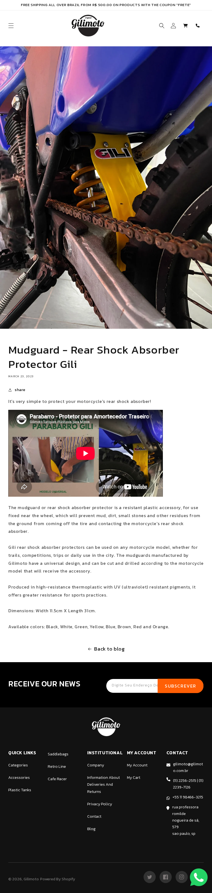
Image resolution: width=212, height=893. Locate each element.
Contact (94, 816)
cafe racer (57, 779)
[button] (11, 26)
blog (91, 829)
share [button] (20, 390)
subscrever (180, 686)
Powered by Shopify (57, 879)
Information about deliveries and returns (103, 784)
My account (137, 765)
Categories (18, 765)
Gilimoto (31, 879)
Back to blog (109, 649)
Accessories (19, 777)
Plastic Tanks (19, 790)
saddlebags (58, 754)
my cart (133, 777)
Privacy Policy (99, 804)
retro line (57, 766)
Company (95, 765)
